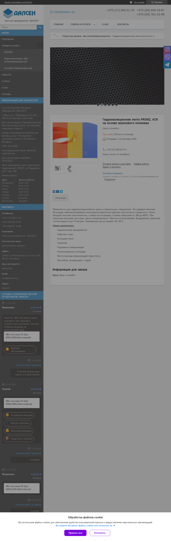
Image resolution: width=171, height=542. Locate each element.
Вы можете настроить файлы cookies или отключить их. (84, 525)
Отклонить (100, 533)
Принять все (75, 533)
